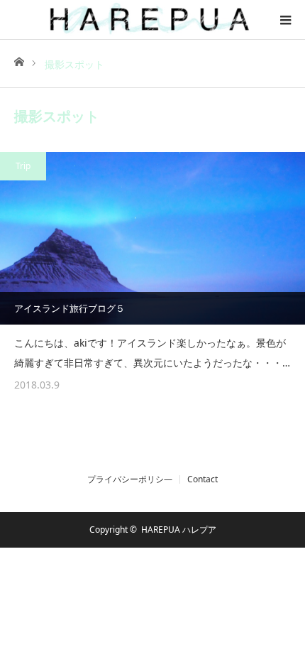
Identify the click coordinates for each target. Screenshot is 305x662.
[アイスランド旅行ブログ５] (152, 238)
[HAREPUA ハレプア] (152, 19)
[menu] (285, 20)
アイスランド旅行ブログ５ (69, 308)
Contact (202, 479)
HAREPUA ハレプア (178, 529)
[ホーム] (18, 60)
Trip (23, 166)
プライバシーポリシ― (129, 479)
